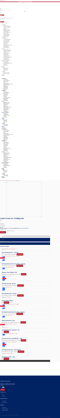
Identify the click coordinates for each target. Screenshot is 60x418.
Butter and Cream (7, 32)
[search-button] (0, 8)
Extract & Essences (7, 26)
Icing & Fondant (6, 87)
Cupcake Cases (6, 56)
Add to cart (3, 232)
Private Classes (7, 73)
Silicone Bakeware (7, 39)
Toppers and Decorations (6, 55)
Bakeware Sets (6, 98)
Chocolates (6, 33)
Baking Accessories (7, 50)
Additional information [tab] (5, 236)
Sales (3, 66)
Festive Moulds (6, 47)
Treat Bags (6, 65)
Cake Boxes (6, 61)
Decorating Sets (7, 59)
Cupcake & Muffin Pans (8, 45)
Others (3, 67)
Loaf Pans (5, 43)
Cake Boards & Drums (8, 63)
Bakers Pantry (6, 35)
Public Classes (6, 72)
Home (1, 180)
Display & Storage (5, 60)
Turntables (6, 58)
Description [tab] (3, 235)
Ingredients (4, 24)
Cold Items (6, 36)
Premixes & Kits (6, 29)
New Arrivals (6, 68)
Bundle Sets (5, 120)
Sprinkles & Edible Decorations (7, 31)
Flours (5, 28)
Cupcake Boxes (6, 62)
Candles (5, 64)
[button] (6, 17)
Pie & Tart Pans (6, 40)
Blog (4, 70)
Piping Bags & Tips (7, 49)
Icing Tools (6, 52)
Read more (6, 331)
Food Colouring (7, 27)
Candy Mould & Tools (8, 57)
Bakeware (3, 37)
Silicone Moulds (6, 109)
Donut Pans (6, 44)
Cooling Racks (6, 41)
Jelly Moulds (6, 46)
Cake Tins (5, 38)
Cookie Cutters (7, 51)
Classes (3, 71)
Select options (20, 254)
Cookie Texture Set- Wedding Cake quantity (7, 230)
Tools (3, 48)
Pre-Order (6, 69)
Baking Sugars (6, 34)
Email (1, 387)
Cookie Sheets (6, 42)
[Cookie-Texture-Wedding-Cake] (24, 216)
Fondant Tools (6, 53)
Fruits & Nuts (6, 25)
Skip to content (2, 0)
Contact (3, 75)
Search (1, 18)
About (3, 74)
